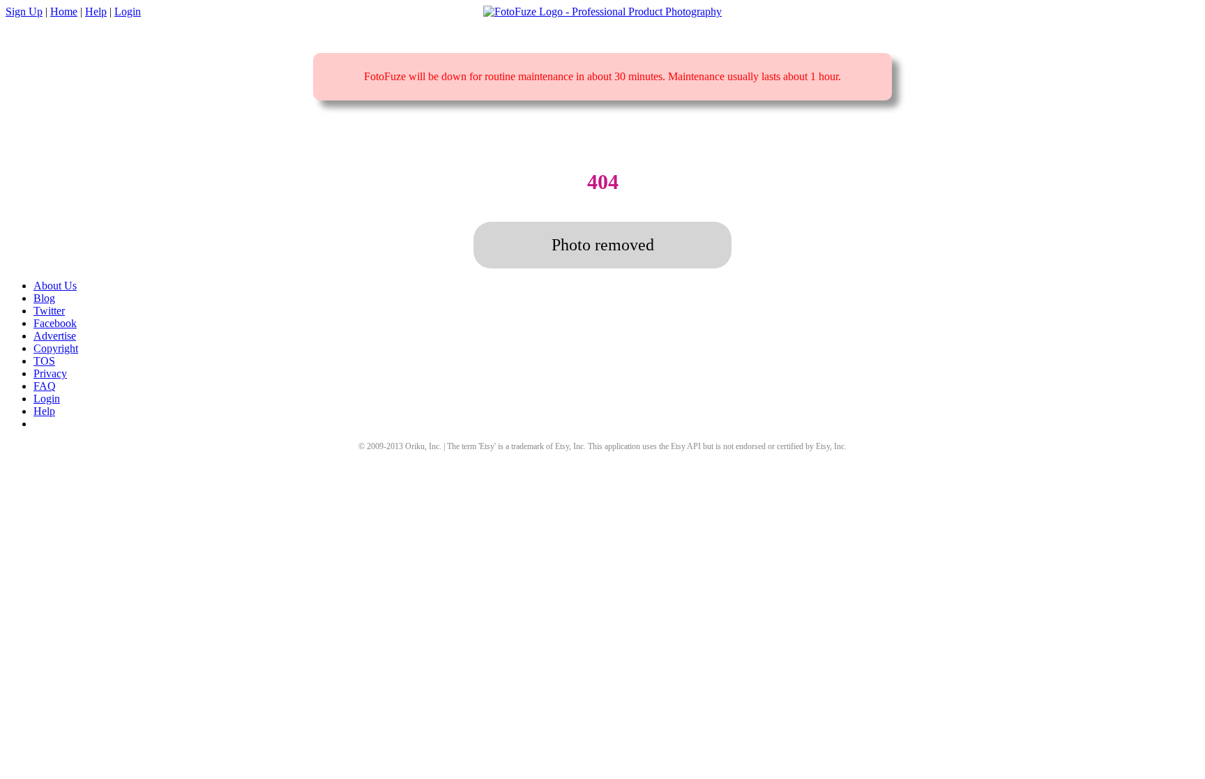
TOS (44, 361)
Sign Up (24, 11)
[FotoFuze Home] (602, 12)
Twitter (49, 311)
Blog (44, 298)
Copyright (55, 348)
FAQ (44, 386)
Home (63, 11)
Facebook (55, 323)
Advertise (54, 336)
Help (96, 11)
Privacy (50, 373)
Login (127, 11)
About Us (55, 286)
